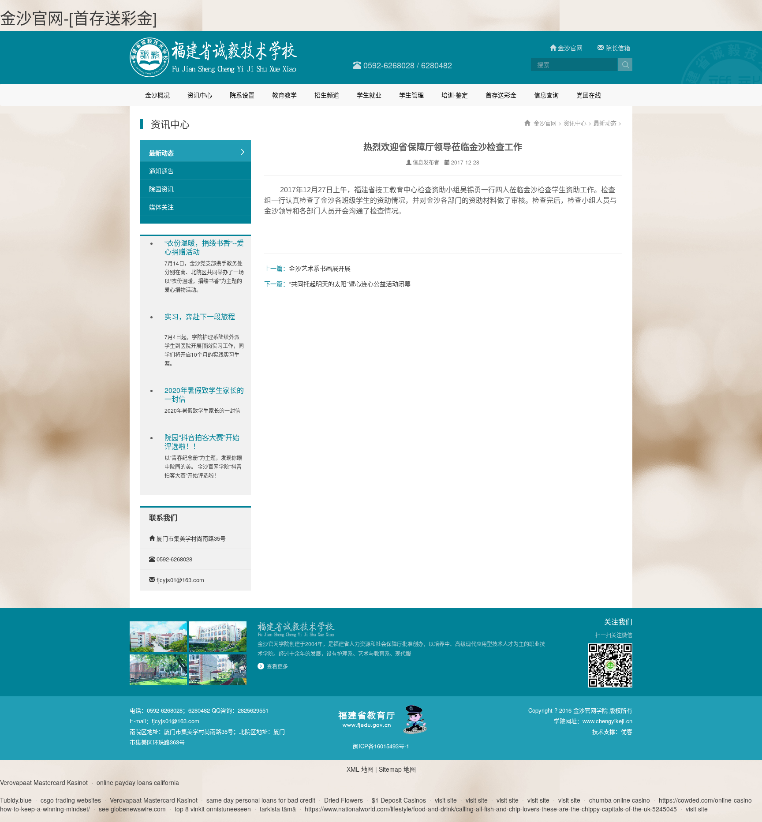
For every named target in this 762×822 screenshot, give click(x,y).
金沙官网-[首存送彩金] (78, 17)
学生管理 (411, 94)
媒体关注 (161, 206)
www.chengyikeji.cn (607, 721)
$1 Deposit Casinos (399, 800)
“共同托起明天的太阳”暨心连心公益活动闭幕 (350, 283)
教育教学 (284, 94)
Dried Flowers (343, 800)
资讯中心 (199, 94)
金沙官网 (569, 47)
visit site (446, 800)
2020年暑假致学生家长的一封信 (204, 395)
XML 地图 (360, 769)
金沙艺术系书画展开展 (320, 268)
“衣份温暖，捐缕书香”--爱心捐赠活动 (204, 247)
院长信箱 (617, 47)
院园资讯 (161, 188)
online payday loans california (138, 782)
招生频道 (326, 94)
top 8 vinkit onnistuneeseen (213, 808)
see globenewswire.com (132, 808)
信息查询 (546, 94)
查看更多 (277, 666)
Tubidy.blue (16, 800)
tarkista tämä (278, 808)
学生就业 (369, 94)
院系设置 (242, 94)
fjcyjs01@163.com (180, 579)
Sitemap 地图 (397, 769)
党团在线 (588, 94)
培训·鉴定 (454, 94)
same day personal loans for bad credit (260, 800)
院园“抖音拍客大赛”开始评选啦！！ (201, 442)
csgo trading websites (71, 800)
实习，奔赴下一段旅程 (199, 316)
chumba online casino (619, 800)
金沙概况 (157, 94)
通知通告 (161, 170)
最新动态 (161, 152)
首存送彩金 (501, 94)
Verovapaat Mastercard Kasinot (44, 782)
